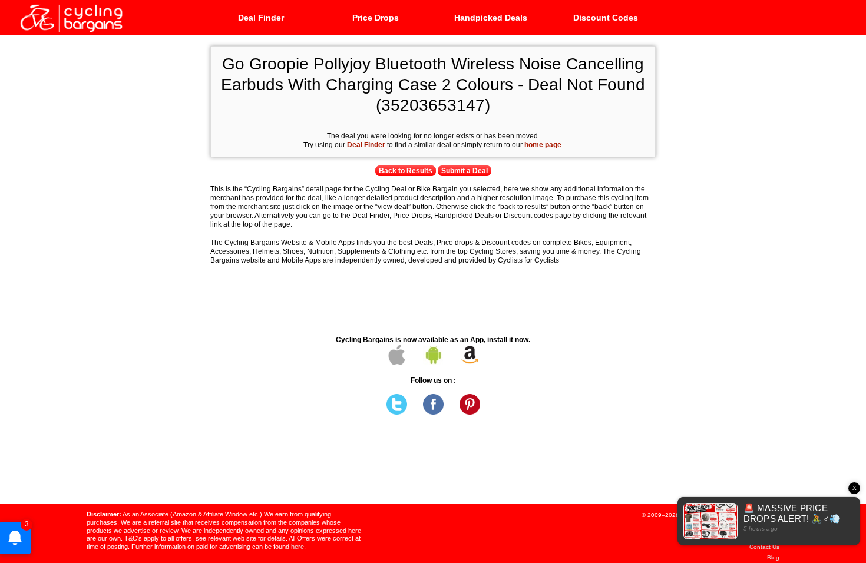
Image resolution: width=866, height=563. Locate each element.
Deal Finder (261, 17)
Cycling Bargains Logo (71, 17)
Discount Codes (605, 17)
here (297, 546)
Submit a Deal (464, 171)
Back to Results (405, 171)
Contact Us (764, 547)
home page (542, 145)
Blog (773, 557)
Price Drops (375, 17)
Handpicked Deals (490, 17)
